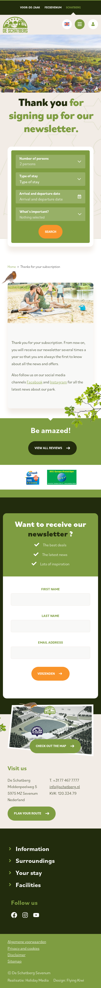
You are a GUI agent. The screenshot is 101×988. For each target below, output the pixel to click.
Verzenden (46, 674)
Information (32, 849)
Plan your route (27, 813)
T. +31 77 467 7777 (64, 780)
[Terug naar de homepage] (15, 24)
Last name (50, 615)
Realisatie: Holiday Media (28, 980)
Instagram (58, 381)
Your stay (29, 873)
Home (12, 266)
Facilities (28, 885)
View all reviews (48, 448)
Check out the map (51, 746)
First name (50, 589)
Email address (50, 642)
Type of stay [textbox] (29, 181)
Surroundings (35, 860)
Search (50, 232)
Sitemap (15, 961)
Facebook (34, 381)
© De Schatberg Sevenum (29, 972)
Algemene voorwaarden (27, 941)
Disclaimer (16, 954)
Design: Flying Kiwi (68, 980)
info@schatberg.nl (65, 786)
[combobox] (50, 179)
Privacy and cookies (23, 948)
